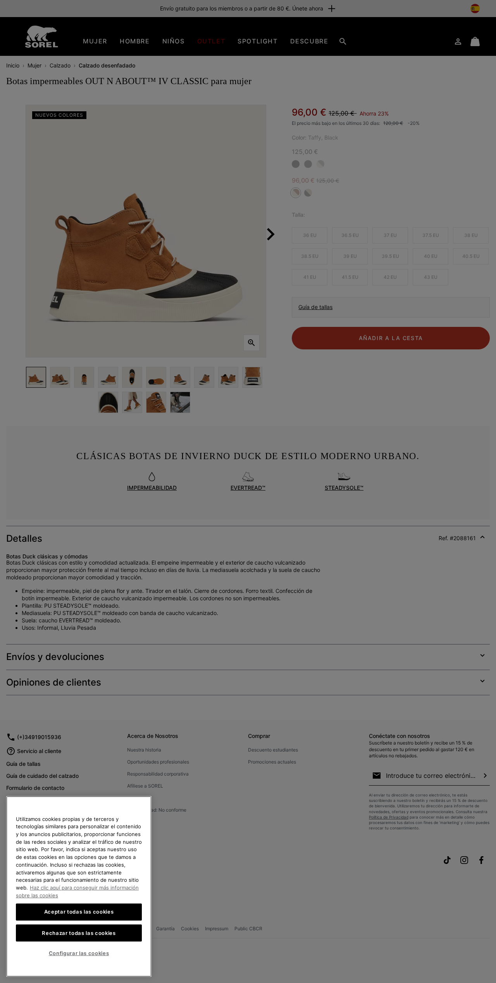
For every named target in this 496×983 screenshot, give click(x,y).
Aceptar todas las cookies (79, 912)
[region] (79, 886)
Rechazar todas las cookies (78, 932)
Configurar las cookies (79, 953)
